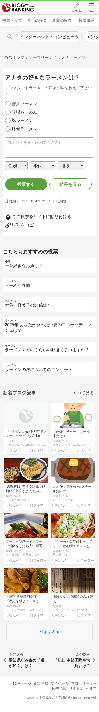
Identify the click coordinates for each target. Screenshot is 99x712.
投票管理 (87, 20)
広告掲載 (59, 688)
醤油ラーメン (24, 103)
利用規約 (76, 688)
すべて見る (83, 393)
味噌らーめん (24, 112)
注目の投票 (37, 20)
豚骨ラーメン (24, 129)
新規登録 (40, 683)
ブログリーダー (84, 683)
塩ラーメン (22, 120)
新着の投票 (62, 20)
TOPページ (21, 683)
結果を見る (70, 184)
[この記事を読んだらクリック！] (13, 450)
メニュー (92, 11)
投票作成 (77, 11)
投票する (26, 184)
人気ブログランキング (18, 8)
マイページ (59, 683)
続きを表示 (49, 631)
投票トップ (12, 20)
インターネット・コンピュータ (49, 37)
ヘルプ (91, 688)
